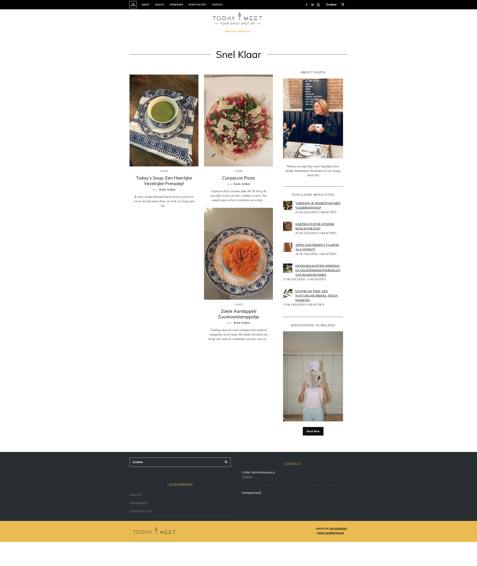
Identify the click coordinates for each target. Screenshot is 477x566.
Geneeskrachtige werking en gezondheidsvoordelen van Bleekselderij (317, 270)
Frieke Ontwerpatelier (330, 533)
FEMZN (247, 477)
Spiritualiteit (197, 4)
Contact (217, 4)
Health (159, 4)
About (146, 4)
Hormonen (176, 4)
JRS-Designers (338, 528)
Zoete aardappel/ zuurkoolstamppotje (238, 313)
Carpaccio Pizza (238, 178)
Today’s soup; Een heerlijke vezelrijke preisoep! (164, 180)
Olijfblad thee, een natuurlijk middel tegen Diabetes (316, 295)
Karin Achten (167, 189)
